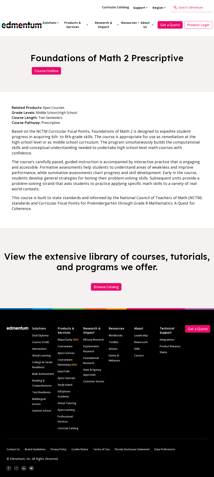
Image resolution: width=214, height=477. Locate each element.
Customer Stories (93, 381)
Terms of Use (101, 449)
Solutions (39, 328)
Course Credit (40, 342)
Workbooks (116, 335)
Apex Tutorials (66, 378)
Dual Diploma (40, 335)
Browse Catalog (106, 287)
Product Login (198, 25)
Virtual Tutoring (67, 403)
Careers (139, 355)
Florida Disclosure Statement (132, 449)
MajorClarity (65, 339)
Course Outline (46, 71)
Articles (113, 349)
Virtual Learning (41, 355)
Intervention (39, 349)
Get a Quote (170, 25)
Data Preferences (164, 449)
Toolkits (113, 342)
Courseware (65, 346)
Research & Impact (92, 331)
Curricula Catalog (68, 428)
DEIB (137, 349)
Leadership (141, 335)
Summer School (41, 410)
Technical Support (167, 331)
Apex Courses (66, 353)
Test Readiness (41, 392)
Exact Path (64, 371)
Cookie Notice (79, 449)
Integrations (167, 339)
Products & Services (66, 331)
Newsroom (141, 342)
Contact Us (13, 449)
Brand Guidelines (35, 449)
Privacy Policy (58, 449)
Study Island (65, 385)
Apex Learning (66, 410)
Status (163, 352)
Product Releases (170, 346)
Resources (116, 328)
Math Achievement (43, 374)
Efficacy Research (93, 339)
